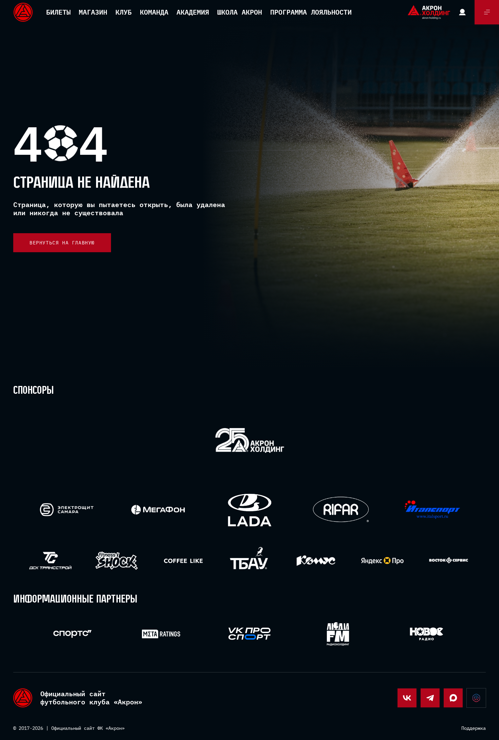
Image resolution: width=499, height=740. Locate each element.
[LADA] (249, 509)
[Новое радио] (426, 634)
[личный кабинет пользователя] (462, 12)
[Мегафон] (158, 509)
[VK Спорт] (249, 634)
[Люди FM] (338, 634)
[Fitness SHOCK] (116, 560)
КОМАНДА (154, 12)
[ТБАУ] (249, 560)
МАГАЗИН (93, 12)
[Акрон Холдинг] (249, 442)
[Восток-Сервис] (448, 560)
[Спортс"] (72, 634)
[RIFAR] (341, 509)
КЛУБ (123, 12)
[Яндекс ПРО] (382, 560)
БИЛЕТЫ (58, 12)
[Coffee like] (183, 560)
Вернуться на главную (62, 243)
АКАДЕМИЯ (193, 12)
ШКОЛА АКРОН (239, 12)
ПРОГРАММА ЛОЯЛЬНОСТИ (311, 12)
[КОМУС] (316, 560)
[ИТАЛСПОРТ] (432, 510)
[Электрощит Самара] (66, 509)
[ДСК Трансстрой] (50, 560)
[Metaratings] (161, 634)
